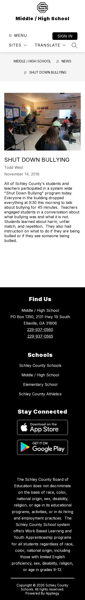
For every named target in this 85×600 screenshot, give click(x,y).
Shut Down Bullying (47, 72)
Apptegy (52, 593)
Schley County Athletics (40, 394)
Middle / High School (32, 61)
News (66, 61)
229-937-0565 (40, 336)
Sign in (64, 36)
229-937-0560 (40, 329)
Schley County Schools (40, 365)
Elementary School (40, 384)
